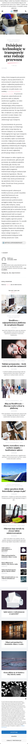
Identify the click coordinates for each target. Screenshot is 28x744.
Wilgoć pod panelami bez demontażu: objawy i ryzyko (9, 556)
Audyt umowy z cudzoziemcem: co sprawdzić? (6, 549)
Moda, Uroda (21, 360)
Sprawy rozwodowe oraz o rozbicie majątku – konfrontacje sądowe (14, 447)
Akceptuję (14, 732)
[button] (26, 698)
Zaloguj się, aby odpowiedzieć (10, 273)
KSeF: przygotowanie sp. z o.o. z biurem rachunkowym (9, 577)
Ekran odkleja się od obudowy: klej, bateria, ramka (9, 563)
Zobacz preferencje (14, 740)
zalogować (8, 284)
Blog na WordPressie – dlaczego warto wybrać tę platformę (14, 405)
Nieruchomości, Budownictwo (14, 485)
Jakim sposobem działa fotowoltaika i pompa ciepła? (14, 490)
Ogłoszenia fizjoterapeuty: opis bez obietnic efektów (8, 570)
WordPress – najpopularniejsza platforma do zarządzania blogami (14, 322)
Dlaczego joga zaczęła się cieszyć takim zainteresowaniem (14, 530)
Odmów (14, 736)
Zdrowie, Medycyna (14, 41)
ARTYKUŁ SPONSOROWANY (13, 40)
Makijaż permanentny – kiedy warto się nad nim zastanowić (14, 365)
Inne (21, 400)
